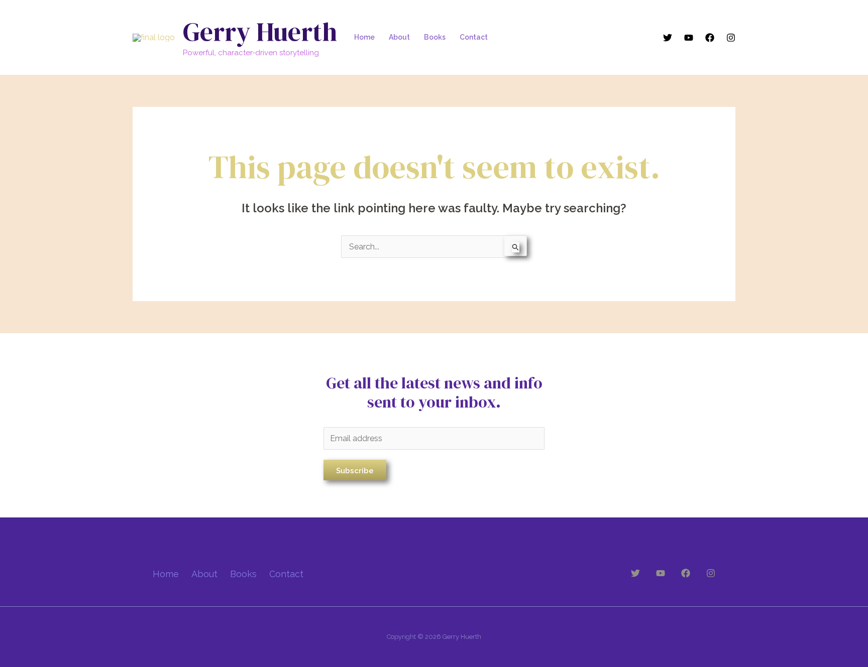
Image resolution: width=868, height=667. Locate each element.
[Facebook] (709, 37)
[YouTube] (688, 37)
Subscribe (355, 470)
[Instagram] (730, 37)
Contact (474, 37)
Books (435, 37)
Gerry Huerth (260, 31)
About (399, 37)
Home (364, 37)
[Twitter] (667, 37)
